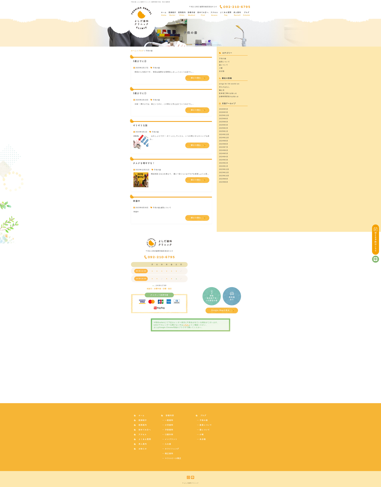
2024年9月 (223, 141)
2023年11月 (224, 172)
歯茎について (166, 207)
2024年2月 (223, 163)
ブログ (246, 13)
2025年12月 (224, 115)
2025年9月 (223, 118)
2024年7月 (223, 147)
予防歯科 (169, 430)
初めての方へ (203, 13)
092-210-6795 (161, 257)
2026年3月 (223, 112)
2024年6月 (223, 150)
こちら (186, 325)
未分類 (221, 71)
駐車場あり (232, 298)
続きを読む (196, 78)
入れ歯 (168, 444)
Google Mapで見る (220, 310)
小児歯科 (169, 425)
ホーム (163, 13)
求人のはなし (224, 87)
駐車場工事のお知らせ (228, 93)
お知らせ (143, 449)
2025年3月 (223, 125)
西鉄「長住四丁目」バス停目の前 (212, 298)
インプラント (171, 439)
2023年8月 (223, 182)
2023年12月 (224, 169)
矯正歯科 (169, 453)
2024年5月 (223, 153)
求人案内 (237, 13)
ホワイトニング (172, 449)
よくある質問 (225, 13)
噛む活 (221, 90)
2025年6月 (223, 122)
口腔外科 (169, 434)
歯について (223, 65)
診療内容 (191, 13)
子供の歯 (156, 68)
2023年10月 (224, 176)
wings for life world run (229, 84)
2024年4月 (223, 156)
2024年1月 (223, 166)
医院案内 (182, 13)
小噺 (221, 68)
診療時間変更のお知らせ (229, 96)
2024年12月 (224, 134)
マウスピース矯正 (173, 458)
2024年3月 (223, 160)
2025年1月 (223, 131)
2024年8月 (223, 144)
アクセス (214, 13)
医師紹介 (172, 13)
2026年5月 (223, 109)
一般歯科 (169, 420)
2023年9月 (223, 179)
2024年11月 (224, 137)
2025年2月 (223, 128)
